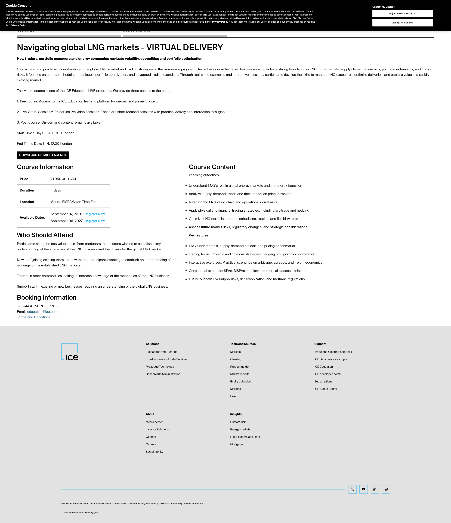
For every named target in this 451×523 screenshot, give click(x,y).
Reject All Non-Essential (402, 13)
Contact (151, 437)
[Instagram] (386, 489)
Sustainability (154, 452)
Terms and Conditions (33, 317)
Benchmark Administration (163, 374)
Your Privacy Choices (101, 503)
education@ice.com (42, 311)
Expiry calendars (241, 381)
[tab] (69, 31)
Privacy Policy (220, 21)
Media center (154, 422)
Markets (235, 352)
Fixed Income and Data (245, 437)
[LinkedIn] (375, 489)
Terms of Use (120, 503)
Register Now (95, 214)
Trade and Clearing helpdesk (333, 352)
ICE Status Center (325, 389)
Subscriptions (323, 381)
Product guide (239, 367)
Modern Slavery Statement (143, 503)
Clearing (235, 359)
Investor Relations (157, 429)
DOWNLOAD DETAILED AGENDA (43, 155)
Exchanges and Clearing (162, 352)
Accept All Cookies (402, 22)
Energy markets (240, 429)
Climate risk (238, 422)
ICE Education (323, 367)
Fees (233, 396)
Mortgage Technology (160, 367)
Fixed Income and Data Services (166, 359)
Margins (235, 389)
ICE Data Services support (331, 359)
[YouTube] (363, 489)
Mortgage (236, 444)
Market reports (239, 374)
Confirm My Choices (383, 6)
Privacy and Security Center (74, 503)
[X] (352, 489)
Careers (151, 444)
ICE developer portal (327, 374)
